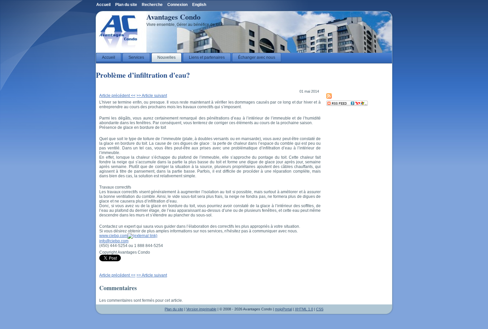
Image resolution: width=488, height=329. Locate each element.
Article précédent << (117, 95)
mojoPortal (283, 309)
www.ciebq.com (113, 235)
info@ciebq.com (113, 241)
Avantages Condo (173, 16)
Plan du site (174, 309)
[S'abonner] (347, 104)
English (199, 4)
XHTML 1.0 (304, 309)
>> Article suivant (151, 95)
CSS (319, 309)
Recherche (152, 4)
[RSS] (329, 97)
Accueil (103, 4)
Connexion (177, 4)
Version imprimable (201, 309)
